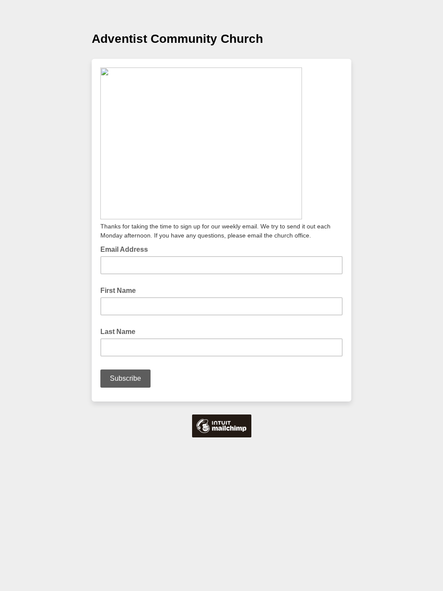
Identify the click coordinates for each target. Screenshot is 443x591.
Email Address (126, 249)
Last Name (117, 331)
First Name (118, 290)
